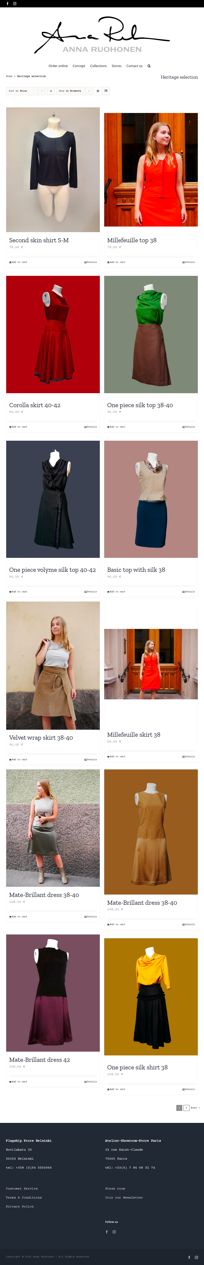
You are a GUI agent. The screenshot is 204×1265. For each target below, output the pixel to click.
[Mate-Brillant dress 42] (53, 993)
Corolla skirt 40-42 (34, 405)
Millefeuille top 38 (132, 240)
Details (92, 262)
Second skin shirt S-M (39, 240)
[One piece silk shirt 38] (151, 996)
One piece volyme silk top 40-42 (52, 569)
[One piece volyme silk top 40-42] (53, 499)
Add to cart (19, 262)
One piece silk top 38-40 (140, 405)
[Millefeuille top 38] (151, 169)
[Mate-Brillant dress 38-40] (53, 828)
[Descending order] (51, 91)
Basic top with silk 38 (136, 569)
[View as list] (106, 91)
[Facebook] (106, 1231)
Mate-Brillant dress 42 (39, 1059)
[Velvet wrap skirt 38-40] (53, 666)
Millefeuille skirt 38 (133, 734)
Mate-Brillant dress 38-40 (44, 895)
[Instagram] (114, 1231)
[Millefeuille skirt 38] (151, 664)
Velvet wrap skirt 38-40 (41, 737)
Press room (115, 1189)
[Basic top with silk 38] (151, 499)
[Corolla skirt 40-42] (53, 334)
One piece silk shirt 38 (137, 1067)
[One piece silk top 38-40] (151, 334)
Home (9, 76)
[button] (149, 66)
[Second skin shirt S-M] (53, 169)
